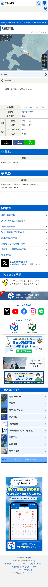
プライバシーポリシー (21, 564)
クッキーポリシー (36, 564)
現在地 (45, 10)
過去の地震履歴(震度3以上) (13, 232)
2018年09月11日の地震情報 (13, 221)
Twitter (6, 144)
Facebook (18, 144)
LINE (30, 144)
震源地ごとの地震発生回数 (13, 244)
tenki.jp (9, 3)
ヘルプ (33, 567)
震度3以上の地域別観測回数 (13, 249)
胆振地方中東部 (28, 112)
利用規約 (8, 564)
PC (30, 558)
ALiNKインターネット (27, 573)
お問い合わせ (25, 567)
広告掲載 (15, 567)
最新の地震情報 (8, 215)
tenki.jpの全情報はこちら (26, 459)
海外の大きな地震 (9, 238)
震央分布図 (6, 255)
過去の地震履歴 (8, 226)
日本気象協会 (27, 570)
